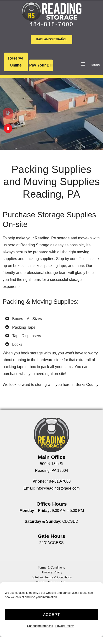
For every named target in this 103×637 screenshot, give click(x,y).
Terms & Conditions (51, 567)
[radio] (8, 113)
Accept (51, 615)
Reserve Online (15, 61)
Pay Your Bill (40, 65)
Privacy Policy (64, 626)
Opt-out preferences (40, 626)
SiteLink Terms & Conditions (52, 577)
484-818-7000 (51, 24)
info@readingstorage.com (58, 488)
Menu (91, 64)
